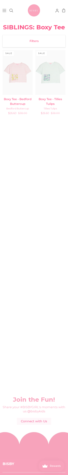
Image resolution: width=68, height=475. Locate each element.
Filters (34, 41)
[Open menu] (3, 10)
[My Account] (55, 10)
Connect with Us (34, 421)
